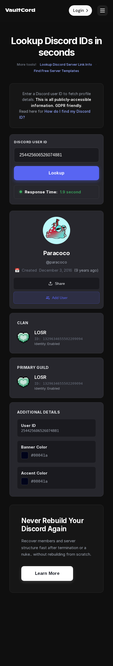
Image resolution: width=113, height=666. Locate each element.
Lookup (57, 173)
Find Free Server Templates (56, 71)
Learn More (47, 573)
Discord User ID (30, 142)
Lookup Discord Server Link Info (66, 64)
